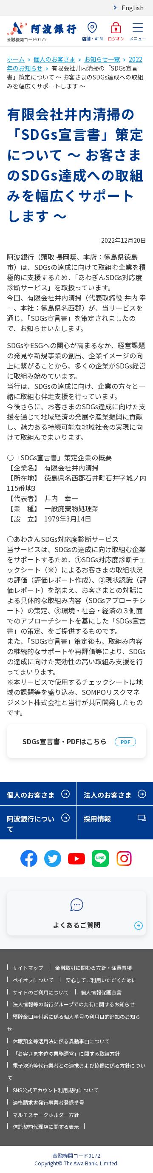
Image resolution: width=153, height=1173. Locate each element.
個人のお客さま (54, 59)
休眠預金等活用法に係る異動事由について (61, 1041)
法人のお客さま (107, 795)
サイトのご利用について (41, 992)
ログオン (116, 38)
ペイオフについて (33, 979)
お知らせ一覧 (102, 59)
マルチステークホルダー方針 (46, 1114)
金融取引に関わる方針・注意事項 (93, 967)
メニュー (137, 38)
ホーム (16, 59)
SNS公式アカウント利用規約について (56, 1090)
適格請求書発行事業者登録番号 (48, 1102)
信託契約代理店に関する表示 (46, 1126)
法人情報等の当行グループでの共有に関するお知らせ (74, 1004)
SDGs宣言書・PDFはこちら (65, 741)
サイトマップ (28, 967)
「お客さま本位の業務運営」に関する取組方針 (66, 1053)
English (133, 7)
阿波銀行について (30, 823)
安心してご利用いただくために (101, 979)
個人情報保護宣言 (101, 992)
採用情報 (97, 818)
